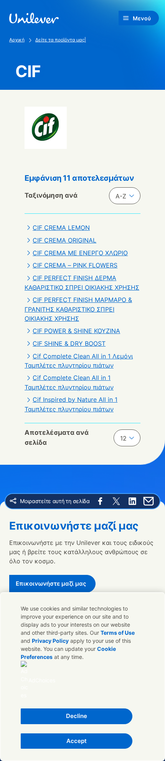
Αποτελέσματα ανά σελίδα (57, 437)
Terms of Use (118, 632)
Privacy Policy (50, 640)
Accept (76, 740)
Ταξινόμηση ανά (51, 195)
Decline (76, 716)
